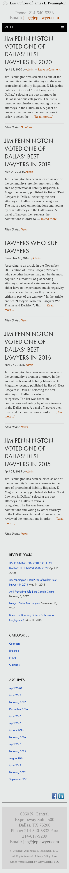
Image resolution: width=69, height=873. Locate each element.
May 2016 (15, 716)
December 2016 (18, 709)
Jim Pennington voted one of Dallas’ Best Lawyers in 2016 (29, 345)
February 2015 (17, 751)
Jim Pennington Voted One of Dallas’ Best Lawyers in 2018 (29, 152)
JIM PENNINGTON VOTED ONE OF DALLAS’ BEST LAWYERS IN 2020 (29, 50)
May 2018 (15, 695)
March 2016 (16, 730)
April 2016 (15, 723)
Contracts (14, 644)
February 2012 (17, 772)
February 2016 (17, 737)
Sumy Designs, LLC (48, 861)
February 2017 (17, 702)
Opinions (26, 127)
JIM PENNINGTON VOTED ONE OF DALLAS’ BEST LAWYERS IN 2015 (29, 452)
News (24, 229)
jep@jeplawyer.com (41, 17)
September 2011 (18, 779)
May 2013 (15, 765)
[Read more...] (43, 116)
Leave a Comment (49, 69)
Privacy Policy (42, 856)
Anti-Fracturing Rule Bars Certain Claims (31, 591)
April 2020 (15, 688)
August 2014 (16, 758)
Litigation (14, 651)
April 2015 (15, 744)
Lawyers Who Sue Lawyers (31, 247)
